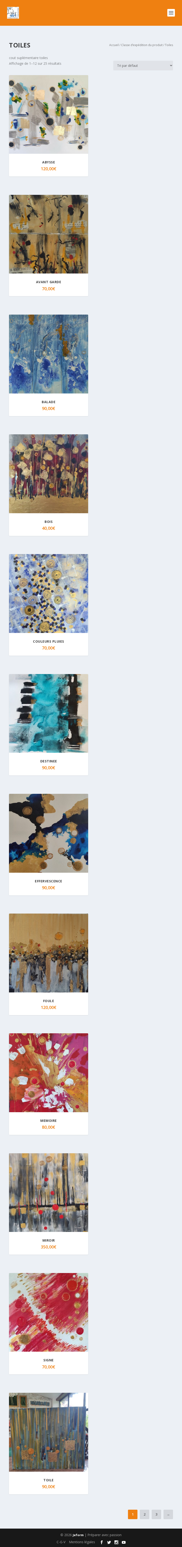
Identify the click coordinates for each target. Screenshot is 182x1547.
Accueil (114, 45)
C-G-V (61, 1542)
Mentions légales (82, 1542)
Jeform (78, 1535)
